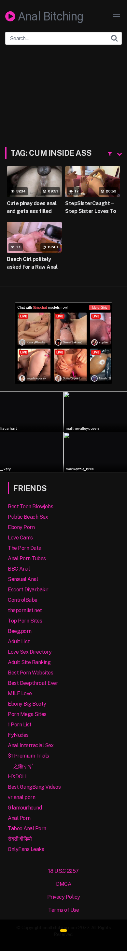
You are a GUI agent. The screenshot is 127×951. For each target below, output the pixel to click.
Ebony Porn (21, 527)
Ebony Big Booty (27, 704)
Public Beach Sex (28, 517)
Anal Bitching (49, 16)
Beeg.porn (20, 631)
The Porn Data (24, 548)
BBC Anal (19, 569)
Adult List (19, 641)
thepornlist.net (25, 610)
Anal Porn (19, 818)
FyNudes (18, 735)
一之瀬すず (20, 766)
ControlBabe (22, 600)
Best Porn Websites (30, 673)
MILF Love (20, 693)
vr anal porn (21, 797)
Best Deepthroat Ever (33, 683)
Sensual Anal (23, 579)
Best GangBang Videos (34, 787)
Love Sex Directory (29, 652)
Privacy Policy (63, 897)
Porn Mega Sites (27, 714)
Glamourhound (25, 808)
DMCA (63, 884)
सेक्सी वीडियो (20, 839)
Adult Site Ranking (29, 662)
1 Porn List (20, 725)
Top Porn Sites (25, 621)
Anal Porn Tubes (27, 558)
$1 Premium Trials (28, 756)
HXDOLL (18, 776)
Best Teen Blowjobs (30, 506)
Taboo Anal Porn (27, 828)
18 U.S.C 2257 (63, 871)
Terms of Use (63, 910)
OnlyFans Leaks (26, 849)
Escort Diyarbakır (28, 590)
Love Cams (20, 538)
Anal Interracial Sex (30, 745)
